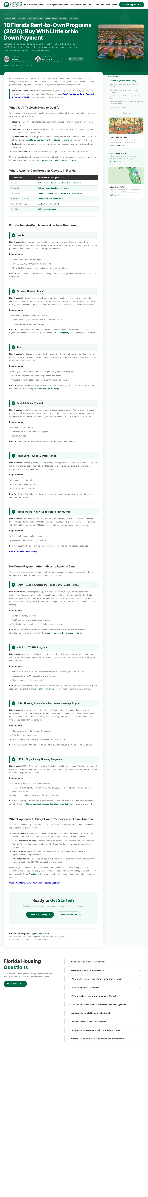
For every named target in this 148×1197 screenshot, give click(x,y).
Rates (91, 4)
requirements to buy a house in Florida (59, 160)
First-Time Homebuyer (33, 4)
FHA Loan (100, 4)
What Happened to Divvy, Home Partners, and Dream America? (126, 102)
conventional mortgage (49, 388)
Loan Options (111, 4)
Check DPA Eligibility (38, 915)
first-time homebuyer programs (40, 689)
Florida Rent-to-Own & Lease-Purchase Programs (124, 91)
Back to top (127, 113)
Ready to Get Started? (118, 107)
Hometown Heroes (78, 4)
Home (6, 14)
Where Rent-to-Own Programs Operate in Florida (125, 85)
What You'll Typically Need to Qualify (123, 80)
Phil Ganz (14, 59)
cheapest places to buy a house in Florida (63, 633)
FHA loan (33, 874)
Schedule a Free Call (68, 915)
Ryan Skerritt (47, 59)
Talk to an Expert (14, 984)
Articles (13, 14)
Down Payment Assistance (57, 4)
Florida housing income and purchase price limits (47, 804)
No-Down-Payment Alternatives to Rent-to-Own (126, 97)
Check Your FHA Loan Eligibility (23, 551)
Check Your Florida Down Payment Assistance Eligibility (34, 883)
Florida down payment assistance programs (49, 140)
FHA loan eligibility (61, 333)
